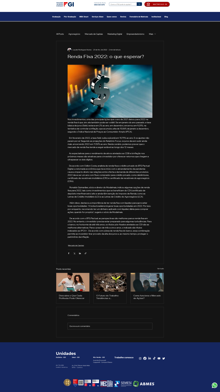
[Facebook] (144, 358)
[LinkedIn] (149, 358)
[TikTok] (154, 358)
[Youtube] (159, 358)
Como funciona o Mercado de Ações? (147, 297)
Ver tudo (160, 269)
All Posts (60, 34)
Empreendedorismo (135, 34)
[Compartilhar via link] (85, 253)
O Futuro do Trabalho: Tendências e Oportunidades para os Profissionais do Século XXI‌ (108, 297)
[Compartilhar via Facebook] (69, 253)
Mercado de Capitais (94, 34)
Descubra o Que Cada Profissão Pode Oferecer (71, 297)
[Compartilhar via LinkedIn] (80, 253)
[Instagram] (140, 358)
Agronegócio (74, 34)
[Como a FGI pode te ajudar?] (139, 4)
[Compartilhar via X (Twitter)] (74, 253)
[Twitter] (163, 358)
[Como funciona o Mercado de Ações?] (147, 282)
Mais (151, 34)
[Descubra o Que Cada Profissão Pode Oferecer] (72, 282)
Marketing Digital (114, 34)
